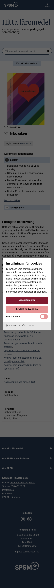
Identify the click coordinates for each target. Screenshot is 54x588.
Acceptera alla (27, 300)
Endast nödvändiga (27, 309)
